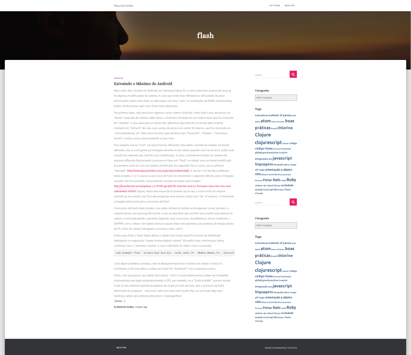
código (293, 143)
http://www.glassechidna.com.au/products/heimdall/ (158, 170)
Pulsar (267, 180)
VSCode (259, 193)
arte (294, 115)
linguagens (264, 164)
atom (266, 120)
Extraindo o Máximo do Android (143, 83)
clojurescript (268, 142)
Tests (287, 189)
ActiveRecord (262, 115)
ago (141, 307)
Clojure (263, 134)
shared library (273, 185)
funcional (276, 149)
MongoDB (278, 164)
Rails (277, 180)
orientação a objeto (278, 169)
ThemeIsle (292, 348)
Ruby (291, 179)
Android (118, 78)
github (258, 152)
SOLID (266, 189)
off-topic (260, 170)
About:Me (290, 5)
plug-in (264, 174)
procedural (274, 174)
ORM (258, 174)
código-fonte (264, 148)
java (270, 159)
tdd (275, 189)
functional (286, 149)
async (257, 121)
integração (261, 158)
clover (285, 143)
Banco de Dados (278, 122)
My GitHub (275, 5)
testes (281, 189)
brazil (274, 128)
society (259, 189)
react (283, 180)
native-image (289, 164)
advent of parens (281, 115)
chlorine (285, 127)
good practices (270, 152)
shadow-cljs (260, 185)
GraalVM (283, 152)
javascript (282, 158)
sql (271, 189)
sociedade (287, 185)
